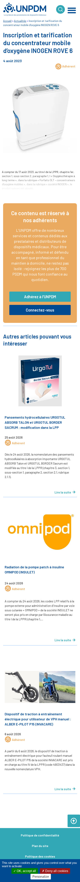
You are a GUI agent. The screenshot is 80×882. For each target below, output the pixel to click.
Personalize (40, 876)
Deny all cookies (56, 871)
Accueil (7, 20)
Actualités (20, 20)
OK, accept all (26, 871)
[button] (72, 10)
